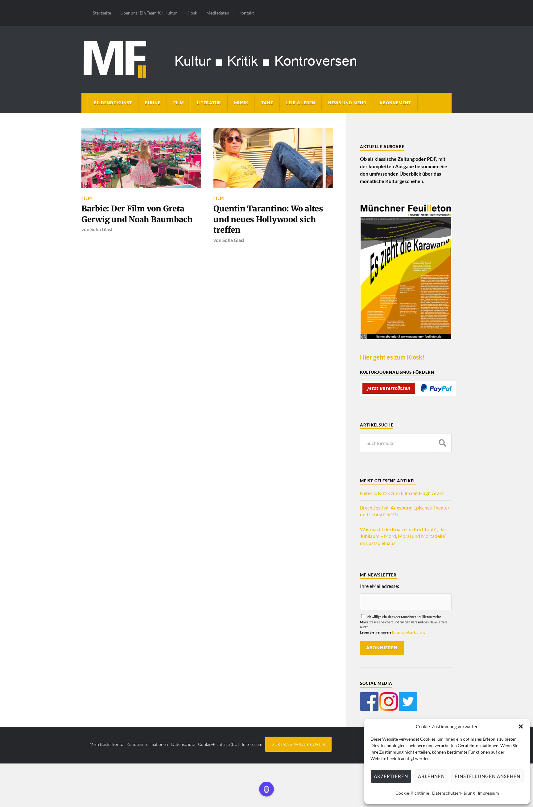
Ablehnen (431, 776)
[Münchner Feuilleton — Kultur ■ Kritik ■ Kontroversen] (266, 58)
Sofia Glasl (101, 229)
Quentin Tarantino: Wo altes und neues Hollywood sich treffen (268, 219)
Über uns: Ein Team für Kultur (148, 12)
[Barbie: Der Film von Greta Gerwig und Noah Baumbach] (141, 158)
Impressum (488, 793)
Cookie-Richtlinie (412, 793)
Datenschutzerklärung (453, 793)
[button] (521, 726)
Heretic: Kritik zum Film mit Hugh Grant (402, 493)
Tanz (267, 102)
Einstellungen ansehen (487, 776)
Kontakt (246, 12)
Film (178, 102)
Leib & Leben (300, 102)
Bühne (152, 102)
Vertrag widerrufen (298, 744)
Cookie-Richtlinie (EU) (218, 744)
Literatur (209, 102)
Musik (241, 102)
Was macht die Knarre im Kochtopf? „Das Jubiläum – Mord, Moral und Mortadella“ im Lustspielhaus (403, 536)
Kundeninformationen (147, 744)
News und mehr (347, 102)
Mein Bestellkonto (106, 744)
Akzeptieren (391, 776)
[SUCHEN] (442, 443)
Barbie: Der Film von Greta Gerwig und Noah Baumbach (136, 214)
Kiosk (191, 12)
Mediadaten (217, 12)
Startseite (102, 12)
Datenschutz (183, 744)
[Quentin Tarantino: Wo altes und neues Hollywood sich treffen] (273, 158)
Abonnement (395, 102)
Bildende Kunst (113, 102)
